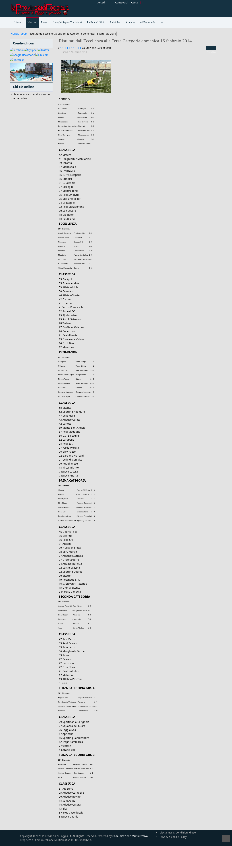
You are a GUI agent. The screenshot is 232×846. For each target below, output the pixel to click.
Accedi (101, 2)
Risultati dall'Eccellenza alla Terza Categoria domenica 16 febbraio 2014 (125, 40)
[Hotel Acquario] (31, 72)
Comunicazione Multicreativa (130, 836)
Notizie (15, 33)
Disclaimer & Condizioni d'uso (178, 832)
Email (213, 48)
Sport (24, 33)
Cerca (134, 2)
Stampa (208, 48)
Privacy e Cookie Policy (173, 837)
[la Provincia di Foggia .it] (40, 8)
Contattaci (121, 2)
